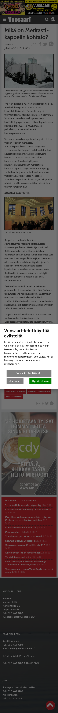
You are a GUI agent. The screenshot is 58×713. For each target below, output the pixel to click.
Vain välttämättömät (29, 373)
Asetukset (15, 381)
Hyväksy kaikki (40, 381)
